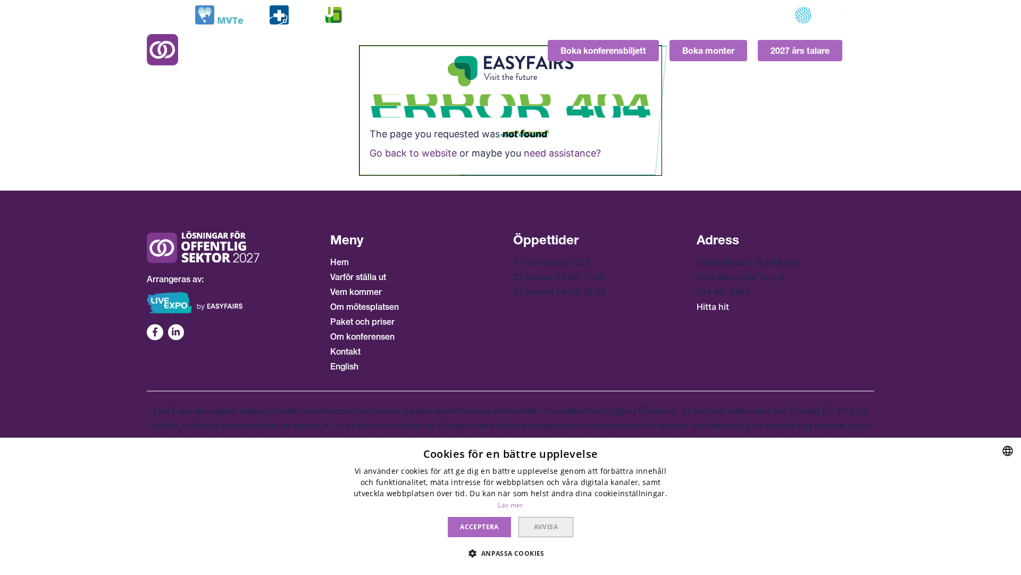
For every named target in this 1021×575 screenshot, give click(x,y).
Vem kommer (356, 291)
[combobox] (1007, 451)
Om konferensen (362, 336)
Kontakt (345, 351)
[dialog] (510, 506)
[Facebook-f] (155, 332)
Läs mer (510, 505)
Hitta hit (713, 306)
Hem (339, 262)
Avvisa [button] (546, 526)
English (344, 366)
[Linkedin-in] (176, 332)
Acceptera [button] (479, 526)
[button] (510, 553)
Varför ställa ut (358, 277)
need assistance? (562, 153)
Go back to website (413, 153)
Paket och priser (362, 321)
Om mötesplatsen (364, 306)
